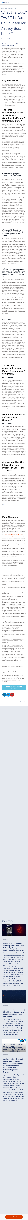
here (13, 536)
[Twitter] (8, 695)
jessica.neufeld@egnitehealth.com (13, 534)
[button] (25, 2)
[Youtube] (12, 695)
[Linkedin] (4, 695)
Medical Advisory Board (9, 542)
